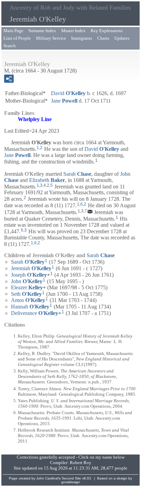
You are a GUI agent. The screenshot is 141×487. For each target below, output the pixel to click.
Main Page (13, 30)
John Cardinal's (48, 478)
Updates (121, 38)
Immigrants (81, 38)
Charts (103, 38)
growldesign (70, 482)
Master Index (73, 30)
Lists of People (17, 38)
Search (9, 45)
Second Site (71, 478)
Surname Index (42, 30)
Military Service (51, 38)
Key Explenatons (107, 30)
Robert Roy (80, 462)
